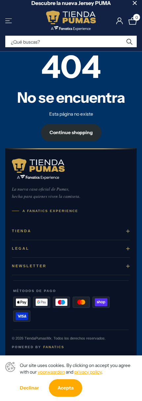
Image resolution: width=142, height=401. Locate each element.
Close (134, 3)
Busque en (129, 41)
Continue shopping (71, 132)
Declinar (29, 388)
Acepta (65, 388)
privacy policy (87, 372)
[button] (71, 231)
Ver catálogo (9, 21)
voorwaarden (51, 372)
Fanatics (53, 347)
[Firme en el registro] (119, 21)
